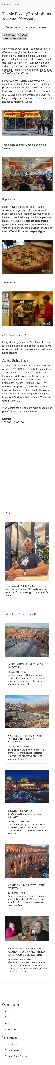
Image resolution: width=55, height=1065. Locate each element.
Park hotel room (10, 91)
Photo (7, 1017)
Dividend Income (13, 1050)
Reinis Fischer (11, 4)
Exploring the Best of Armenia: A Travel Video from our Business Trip (26, 951)
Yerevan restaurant (18, 411)
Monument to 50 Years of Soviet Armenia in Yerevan (27, 739)
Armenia (30, 27)
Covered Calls (11, 1043)
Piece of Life (10, 1029)
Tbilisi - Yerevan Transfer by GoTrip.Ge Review (24, 813)
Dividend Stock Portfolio (16, 1056)
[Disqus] (27, 464)
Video (7, 1023)
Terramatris (21, 592)
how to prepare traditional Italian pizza (27, 351)
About (7, 1011)
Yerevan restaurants (14, 38)
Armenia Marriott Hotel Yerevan (27, 886)
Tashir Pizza (9, 34)
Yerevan (22, 34)
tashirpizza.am (15, 408)
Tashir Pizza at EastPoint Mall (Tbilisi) (27, 71)
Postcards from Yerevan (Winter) (27, 665)
